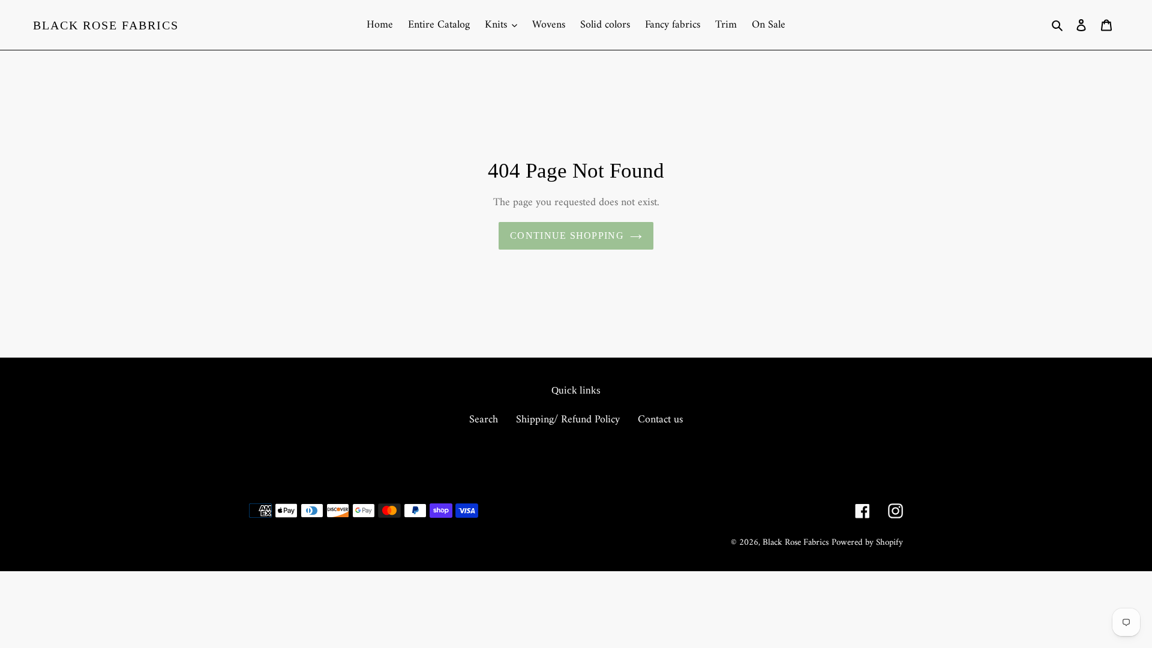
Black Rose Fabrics (106, 25)
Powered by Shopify (867, 543)
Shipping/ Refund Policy (568, 419)
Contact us (660, 419)
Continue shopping (567, 235)
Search (483, 419)
